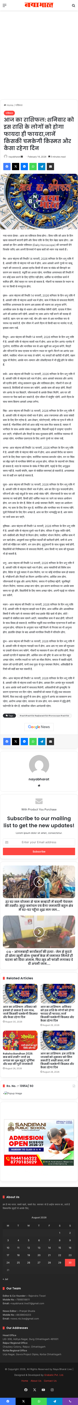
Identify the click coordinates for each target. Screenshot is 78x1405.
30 (70, 1262)
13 (39, 1247)
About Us (36, 1380)
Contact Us (50, 1380)
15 (59, 1247)
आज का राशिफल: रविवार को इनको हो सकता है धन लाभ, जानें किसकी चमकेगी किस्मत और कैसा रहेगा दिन (20, 1012)
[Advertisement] (39, 59)
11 (18, 1247)
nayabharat (14, 156)
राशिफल (18, 105)
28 (49, 1262)
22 (59, 1255)
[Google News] (39, 727)
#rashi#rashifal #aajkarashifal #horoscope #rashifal (44, 715)
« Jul (5, 1279)
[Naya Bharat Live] (39, 5)
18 (18, 1255)
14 (49, 1247)
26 (28, 1262)
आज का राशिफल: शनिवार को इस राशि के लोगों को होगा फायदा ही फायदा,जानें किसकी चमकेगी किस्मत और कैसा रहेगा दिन (57, 1013)
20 (39, 1255)
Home (9, 105)
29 (59, 1262)
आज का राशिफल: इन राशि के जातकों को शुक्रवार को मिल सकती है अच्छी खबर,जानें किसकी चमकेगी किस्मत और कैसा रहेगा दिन (57, 1060)
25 (18, 1262)
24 (8, 1262)
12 (28, 1247)
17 (8, 1255)
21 (49, 1255)
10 (8, 1247)
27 (39, 1262)
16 (70, 1247)
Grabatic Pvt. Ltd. (54, 1374)
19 (28, 1255)
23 (70, 1255)
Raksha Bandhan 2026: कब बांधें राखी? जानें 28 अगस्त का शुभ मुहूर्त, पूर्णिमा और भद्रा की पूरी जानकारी (19, 1059)
